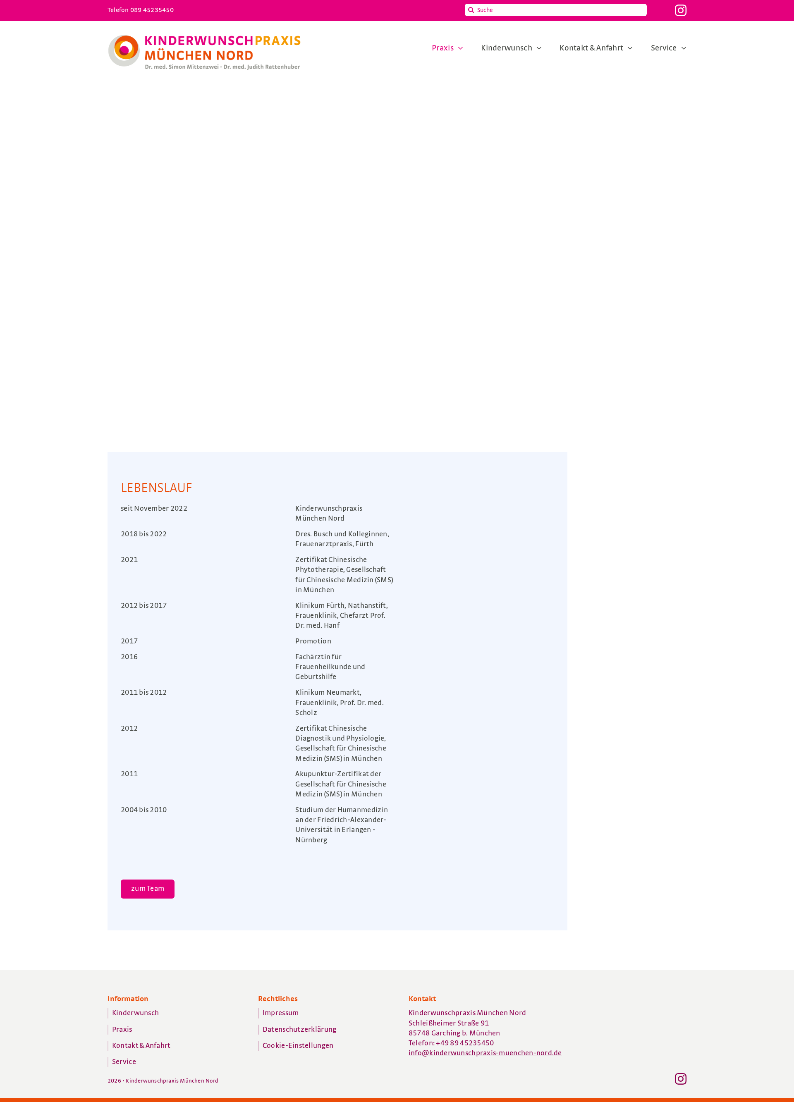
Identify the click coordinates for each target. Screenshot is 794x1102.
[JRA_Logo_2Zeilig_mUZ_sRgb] (204, 35)
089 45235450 (152, 10)
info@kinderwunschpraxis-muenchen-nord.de (485, 1053)
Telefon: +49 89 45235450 (451, 1043)
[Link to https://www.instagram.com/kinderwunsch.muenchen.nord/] (680, 10)
